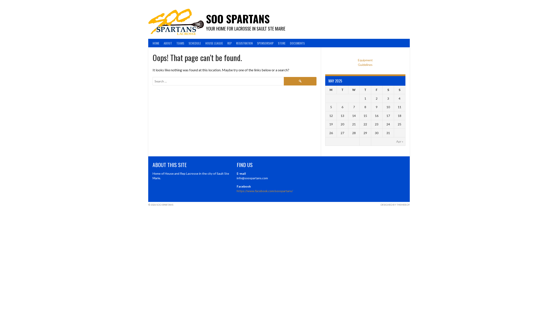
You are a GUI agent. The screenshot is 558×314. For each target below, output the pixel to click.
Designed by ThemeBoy (395, 204)
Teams (180, 43)
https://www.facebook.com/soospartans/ (265, 191)
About (168, 43)
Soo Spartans (238, 18)
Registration (244, 43)
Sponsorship (265, 43)
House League (214, 43)
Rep (229, 43)
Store (282, 43)
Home (156, 43)
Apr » (399, 141)
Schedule (195, 43)
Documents (297, 43)
